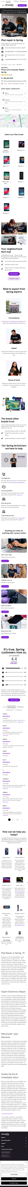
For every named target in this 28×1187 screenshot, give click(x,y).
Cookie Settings (14, 1174)
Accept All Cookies (14, 1183)
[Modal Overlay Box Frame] (14, 593)
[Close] (26, 1162)
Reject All (14, 1178)
